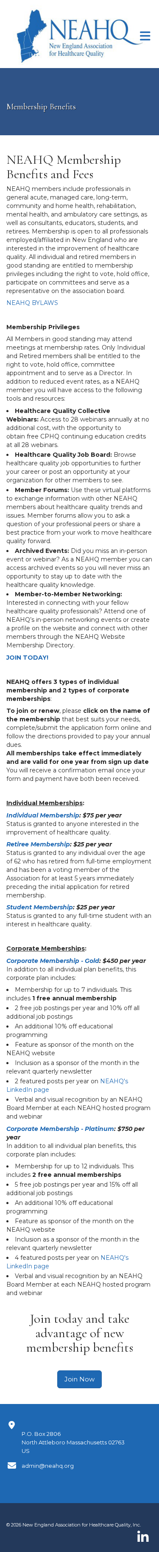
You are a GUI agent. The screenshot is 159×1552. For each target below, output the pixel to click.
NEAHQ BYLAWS (32, 303)
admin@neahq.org (48, 1465)
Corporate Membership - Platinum (60, 1129)
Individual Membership (42, 815)
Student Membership (39, 907)
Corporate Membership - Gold (52, 961)
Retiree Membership (38, 844)
